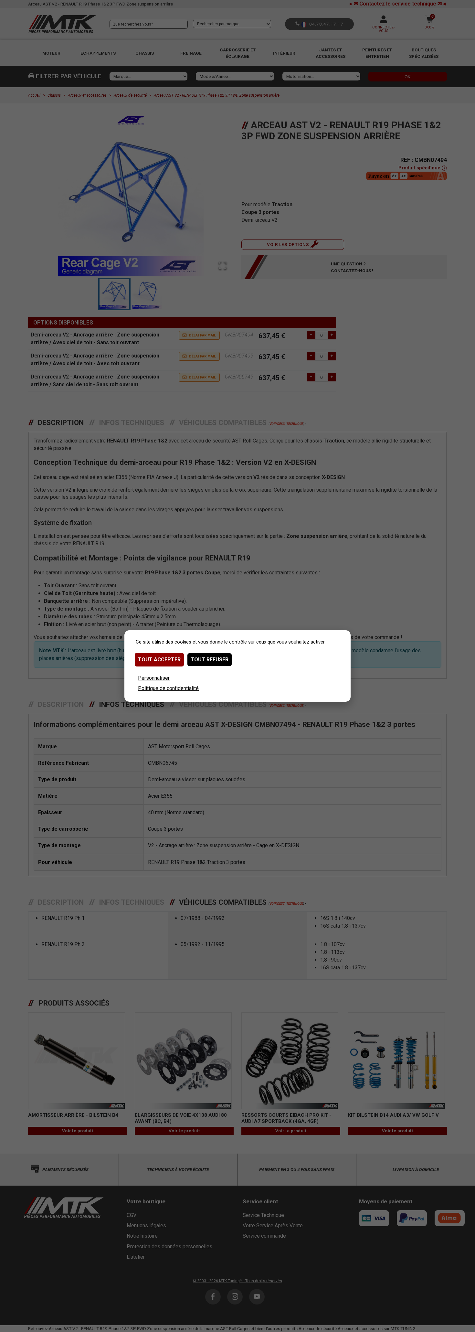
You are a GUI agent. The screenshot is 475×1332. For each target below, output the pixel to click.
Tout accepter (159, 659)
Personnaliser (154, 678)
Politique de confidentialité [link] (168, 688)
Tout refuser (209, 659)
